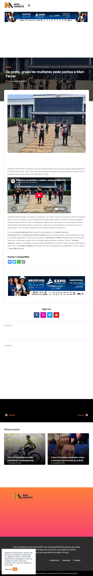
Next (85, 451)
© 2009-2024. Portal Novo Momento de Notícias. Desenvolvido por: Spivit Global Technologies (46, 573)
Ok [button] (15, 569)
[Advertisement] (46, 40)
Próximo (81, 415)
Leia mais (8, 569)
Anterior (12, 415)
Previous (7, 451)
